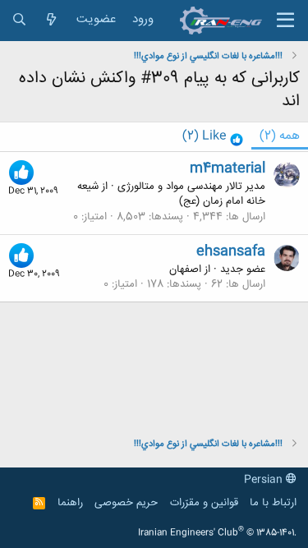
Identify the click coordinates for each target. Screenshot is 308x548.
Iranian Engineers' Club (217, 533)
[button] (285, 20)
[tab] (212, 136)
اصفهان (185, 269)
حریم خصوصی (126, 503)
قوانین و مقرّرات (204, 503)
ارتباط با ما (273, 503)
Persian (265, 480)
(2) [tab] (280, 136)
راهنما (70, 503)
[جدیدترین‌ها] (51, 20)
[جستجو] (19, 20)
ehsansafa (230, 251)
